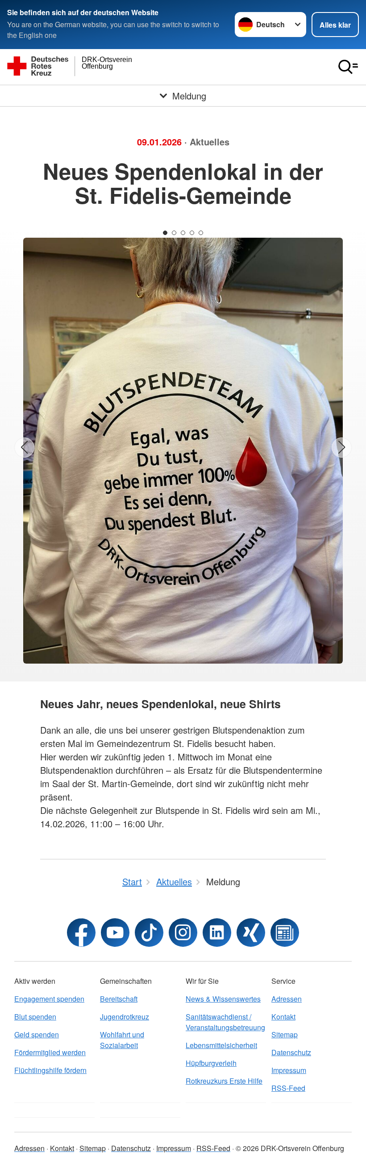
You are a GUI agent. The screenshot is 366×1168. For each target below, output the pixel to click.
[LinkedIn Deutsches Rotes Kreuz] (217, 932)
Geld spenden (36, 1034)
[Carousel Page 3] (183, 233)
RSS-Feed (288, 1088)
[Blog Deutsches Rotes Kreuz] (284, 932)
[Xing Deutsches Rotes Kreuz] (251, 932)
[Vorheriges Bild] (24, 447)
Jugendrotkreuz (124, 1016)
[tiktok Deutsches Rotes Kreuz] (149, 932)
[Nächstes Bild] (342, 447)
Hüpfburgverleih (211, 1063)
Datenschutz (291, 1052)
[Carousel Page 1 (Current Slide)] (165, 233)
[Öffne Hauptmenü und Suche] (348, 67)
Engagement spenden (49, 999)
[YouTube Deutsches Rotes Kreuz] (115, 932)
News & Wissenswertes (223, 999)
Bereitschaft (118, 999)
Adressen (286, 999)
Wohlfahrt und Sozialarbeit (122, 1039)
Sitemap (284, 1034)
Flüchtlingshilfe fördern (50, 1070)
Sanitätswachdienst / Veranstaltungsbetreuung (225, 1021)
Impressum (288, 1070)
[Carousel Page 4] (192, 233)
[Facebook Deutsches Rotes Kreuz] (81, 932)
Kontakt (283, 1016)
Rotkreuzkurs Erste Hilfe (224, 1081)
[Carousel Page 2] (174, 233)
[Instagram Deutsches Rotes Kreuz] (183, 932)
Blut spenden (35, 1016)
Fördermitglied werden (50, 1052)
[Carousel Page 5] (201, 233)
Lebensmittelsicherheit (221, 1045)
